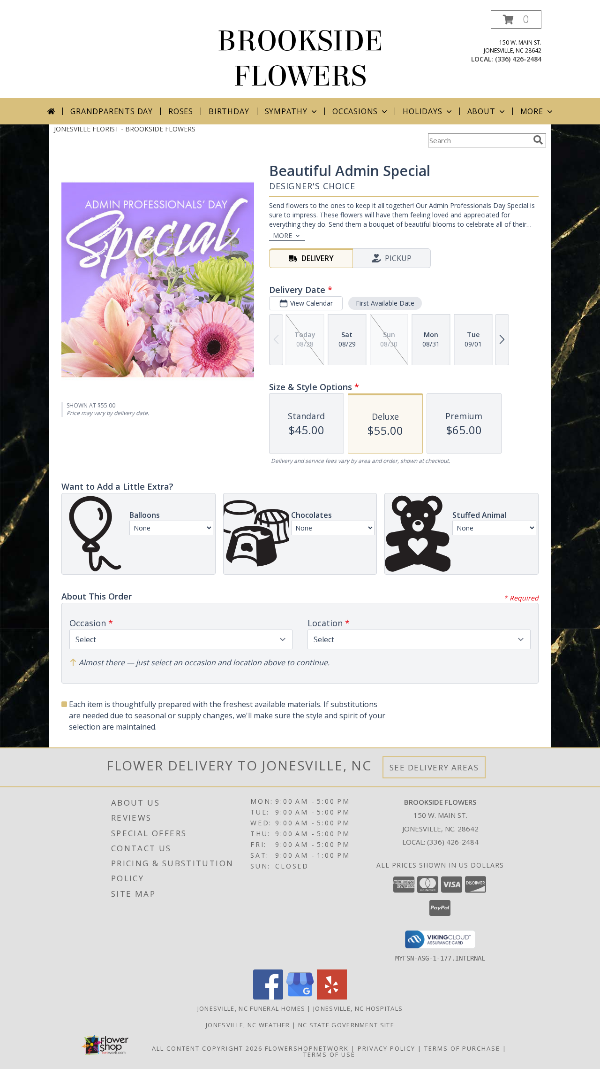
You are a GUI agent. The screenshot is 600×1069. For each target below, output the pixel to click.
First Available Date (385, 303)
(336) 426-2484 (518, 58)
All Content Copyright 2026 (207, 1048)
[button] (516, 19)
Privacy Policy (386, 1048)
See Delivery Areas (434, 767)
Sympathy (286, 111)
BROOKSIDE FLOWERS (300, 58)
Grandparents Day (111, 111)
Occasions (355, 111)
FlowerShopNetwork (307, 1048)
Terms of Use (329, 1054)
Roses (180, 111)
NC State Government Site (346, 1025)
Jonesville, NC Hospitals (358, 1008)
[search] (538, 140)
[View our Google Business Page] (300, 996)
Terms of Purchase (462, 1048)
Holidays (422, 111)
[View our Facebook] (268, 996)
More (531, 111)
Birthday (229, 111)
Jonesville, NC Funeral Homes (251, 1008)
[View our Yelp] (332, 996)
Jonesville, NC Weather (248, 1025)
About (481, 111)
